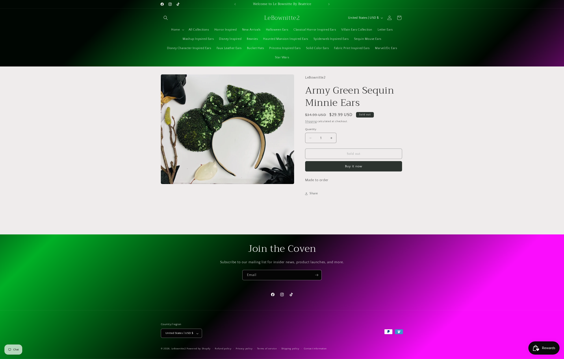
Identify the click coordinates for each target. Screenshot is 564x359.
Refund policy (223, 348)
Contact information (315, 348)
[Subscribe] (316, 275)
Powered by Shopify (199, 349)
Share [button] (314, 193)
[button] (166, 18)
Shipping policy (290, 348)
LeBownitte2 (178, 349)
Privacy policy (244, 348)
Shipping (311, 121)
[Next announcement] (329, 4)
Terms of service (267, 348)
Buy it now (353, 166)
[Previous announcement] (235, 4)
